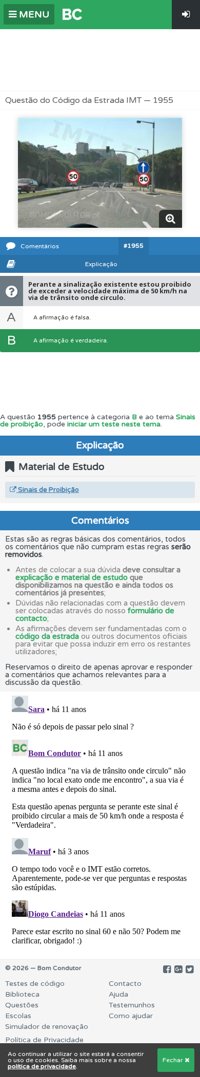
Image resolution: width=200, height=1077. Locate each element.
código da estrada (47, 636)
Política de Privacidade (44, 1040)
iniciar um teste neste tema (114, 424)
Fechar (174, 1060)
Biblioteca (22, 994)
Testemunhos (132, 1005)
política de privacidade (42, 1066)
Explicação (101, 264)
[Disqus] (100, 819)
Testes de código (35, 983)
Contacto (125, 983)
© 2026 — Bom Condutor (43, 968)
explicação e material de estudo (71, 577)
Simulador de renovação (46, 1026)
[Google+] (178, 969)
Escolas (18, 1015)
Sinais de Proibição (47, 490)
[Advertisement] (100, 59)
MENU (32, 14)
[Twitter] (189, 969)
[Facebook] (167, 969)
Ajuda (118, 994)
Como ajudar (131, 1015)
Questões (21, 1005)
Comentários (40, 246)
